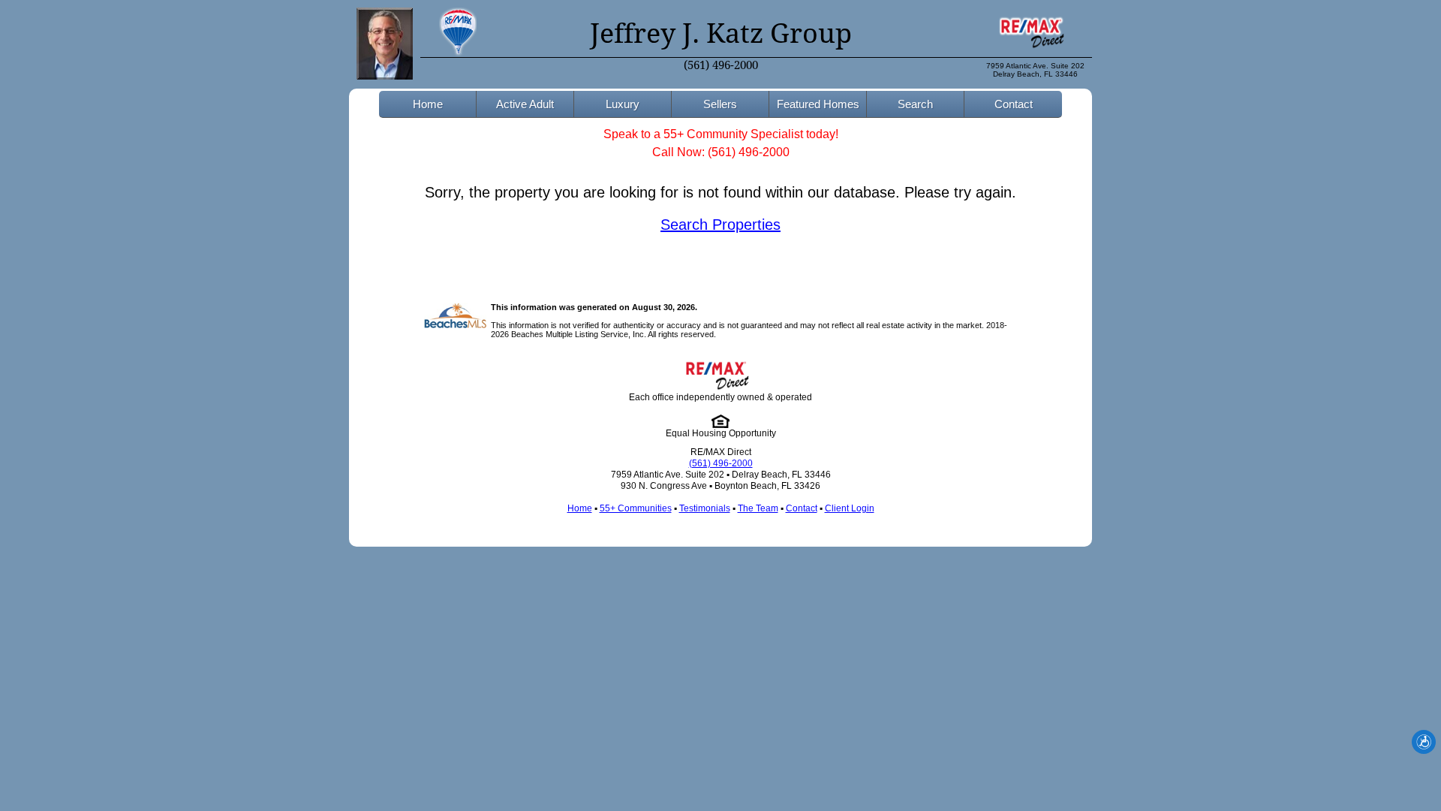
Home (428, 104)
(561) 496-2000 (721, 65)
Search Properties (720, 224)
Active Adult (525, 104)
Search (915, 104)
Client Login (849, 508)
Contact (1013, 104)
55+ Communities (636, 508)
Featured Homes (818, 104)
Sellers (720, 104)
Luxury (622, 104)
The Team (758, 508)
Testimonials (704, 508)
